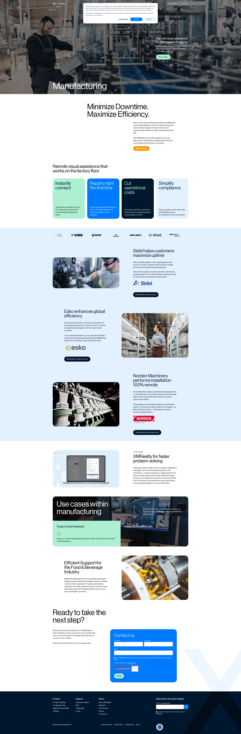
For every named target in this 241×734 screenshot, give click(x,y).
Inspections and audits (61, 708)
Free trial (184, 4)
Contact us (103, 714)
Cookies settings (123, 19)
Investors (102, 705)
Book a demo (173, 4)
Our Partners (103, 708)
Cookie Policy (129, 724)
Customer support (82, 702)
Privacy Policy (132, 663)
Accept (136, 19)
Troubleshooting (59, 705)
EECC (138, 724)
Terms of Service (106, 724)
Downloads (80, 708)
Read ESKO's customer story (77, 359)
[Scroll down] (171, 89)
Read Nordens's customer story (147, 432)
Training (56, 711)
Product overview (59, 702)
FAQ (77, 705)
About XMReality (105, 702)
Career (101, 711)
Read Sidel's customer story (145, 294)
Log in (78, 711)
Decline (149, 19)
